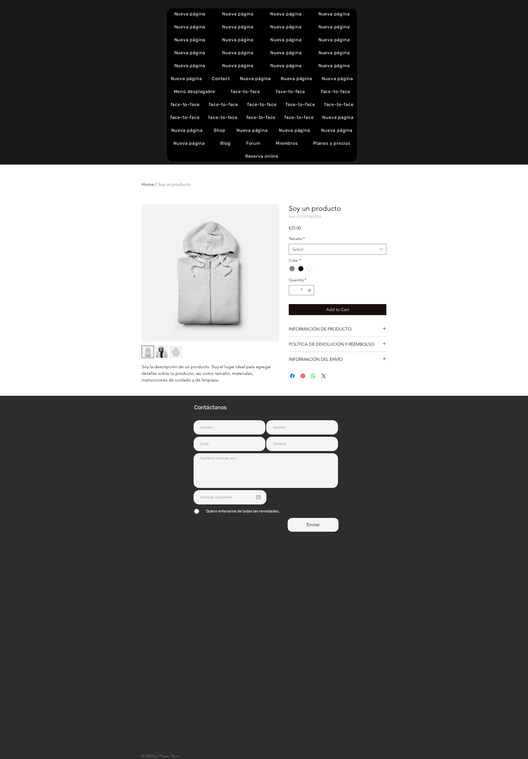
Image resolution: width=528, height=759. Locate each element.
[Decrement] (293, 290)
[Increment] (309, 290)
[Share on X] (323, 376)
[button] (194, 91)
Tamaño (297, 238)
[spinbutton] (301, 290)
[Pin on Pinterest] (302, 376)
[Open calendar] (258, 497)
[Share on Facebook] (292, 376)
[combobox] (337, 249)
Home (148, 184)
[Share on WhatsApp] (313, 376)
